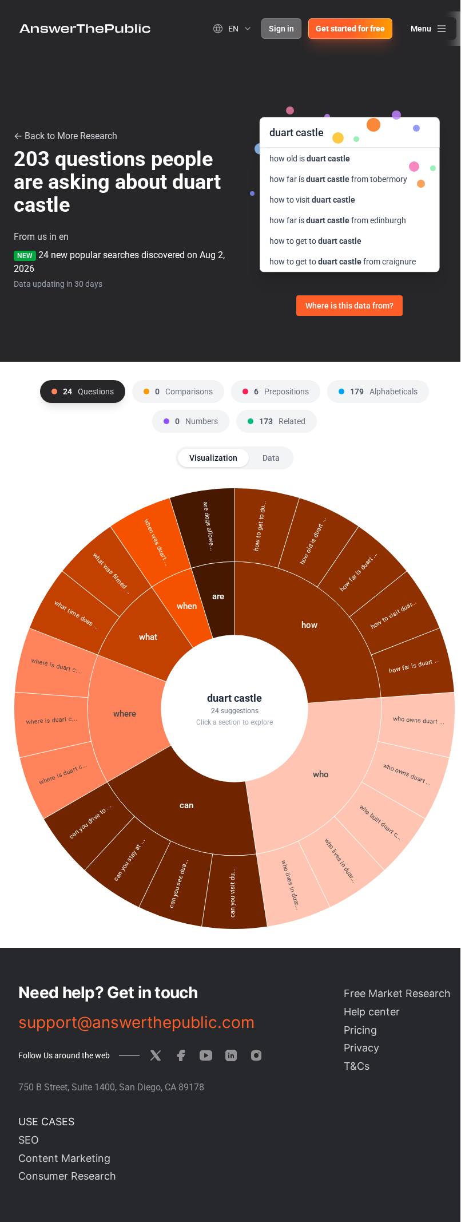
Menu (421, 28)
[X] (155, 1055)
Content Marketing (64, 1158)
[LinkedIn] (231, 1055)
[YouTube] (206, 1055)
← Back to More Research (65, 135)
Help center (372, 1012)
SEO (28, 1140)
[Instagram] (256, 1055)
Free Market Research (397, 993)
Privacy (361, 1048)
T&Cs (356, 1066)
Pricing (360, 1030)
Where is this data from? (349, 305)
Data (271, 457)
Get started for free (350, 28)
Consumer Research (67, 1176)
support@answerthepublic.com (136, 1022)
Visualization (213, 457)
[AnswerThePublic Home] (84, 28)
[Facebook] (181, 1055)
